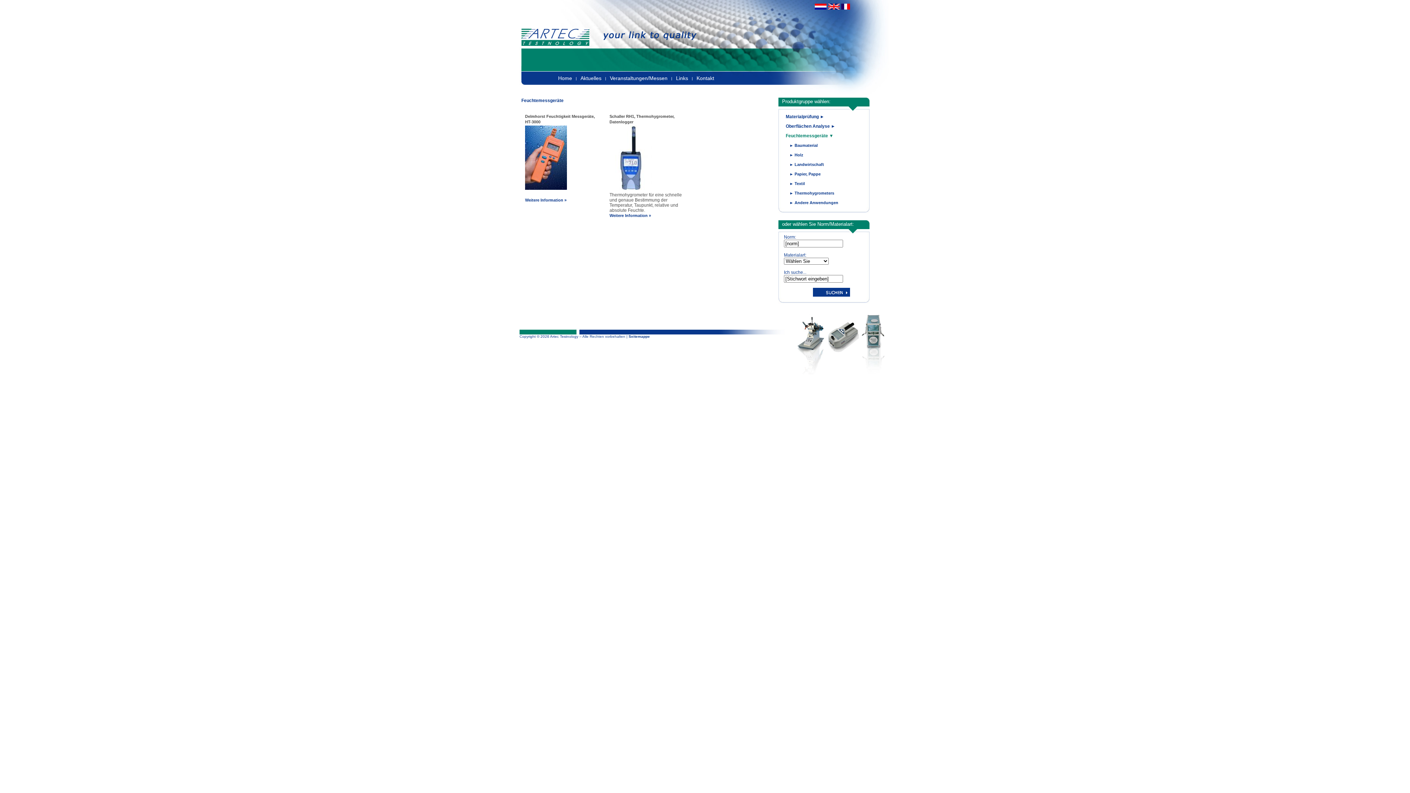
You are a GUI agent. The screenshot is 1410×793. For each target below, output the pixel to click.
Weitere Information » (546, 200)
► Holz (796, 155)
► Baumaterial (803, 145)
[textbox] (813, 243)
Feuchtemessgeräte (542, 100)
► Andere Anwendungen (813, 202)
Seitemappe (639, 336)
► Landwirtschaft (806, 164)
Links (682, 78)
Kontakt (705, 78)
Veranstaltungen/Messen (639, 78)
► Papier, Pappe (805, 174)
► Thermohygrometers (811, 193)
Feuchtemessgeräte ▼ (810, 135)
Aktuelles (591, 78)
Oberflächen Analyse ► (810, 126)
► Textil (797, 183)
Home (565, 78)
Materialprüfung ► (805, 116)
